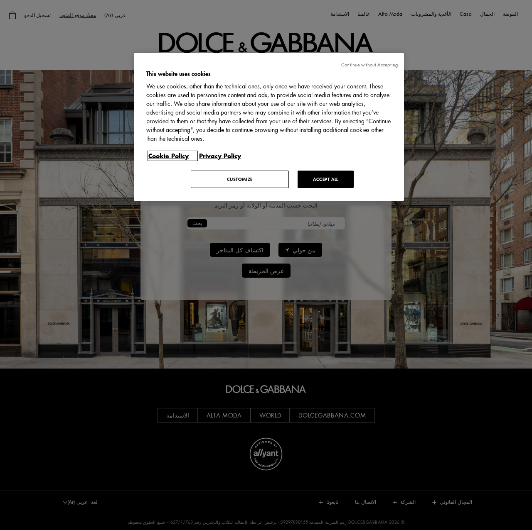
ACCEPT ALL (325, 179)
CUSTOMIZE (240, 179)
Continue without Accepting (369, 64)
